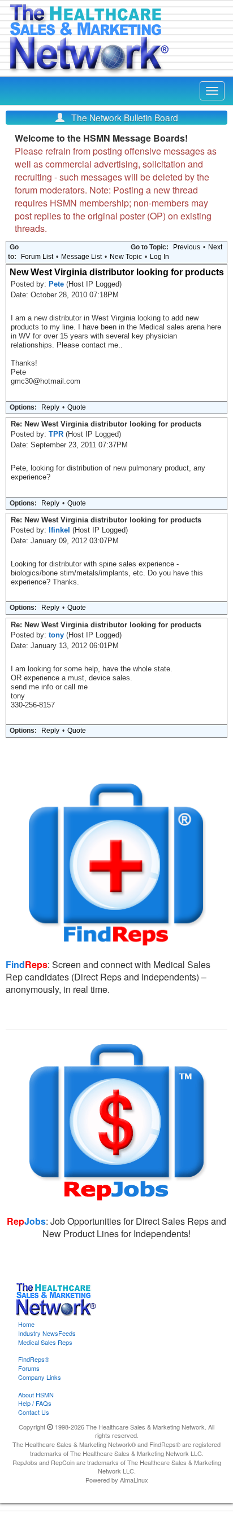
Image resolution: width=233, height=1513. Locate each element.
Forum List (37, 257)
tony (57, 635)
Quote (76, 407)
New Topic (126, 257)
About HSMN (36, 1394)
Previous (186, 247)
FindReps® (33, 1359)
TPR (57, 434)
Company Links (39, 1377)
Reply (50, 407)
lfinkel (60, 530)
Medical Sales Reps (45, 1342)
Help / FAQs (34, 1403)
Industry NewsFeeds (47, 1333)
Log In (159, 257)
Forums (29, 1368)
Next (215, 247)
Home (26, 1324)
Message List (81, 257)
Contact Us (33, 1412)
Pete (57, 284)
